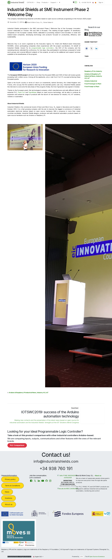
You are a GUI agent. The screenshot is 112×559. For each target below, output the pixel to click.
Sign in (101, 2)
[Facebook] (87, 48)
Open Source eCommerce (97, 556)
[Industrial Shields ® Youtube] (43, 480)
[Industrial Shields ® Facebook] (31, 480)
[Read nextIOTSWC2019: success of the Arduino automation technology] (92, 415)
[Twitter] (91, 48)
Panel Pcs (21, 92)
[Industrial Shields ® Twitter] (35, 480)
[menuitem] (31, 2)
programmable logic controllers (42, 48)
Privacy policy (10, 479)
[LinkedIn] (96, 48)
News (7, 492)
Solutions (8, 498)
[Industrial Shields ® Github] (46, 480)
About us (8, 504)
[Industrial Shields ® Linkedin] (39, 480)
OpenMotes (32, 92)
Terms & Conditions (12, 486)
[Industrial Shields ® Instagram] (50, 480)
